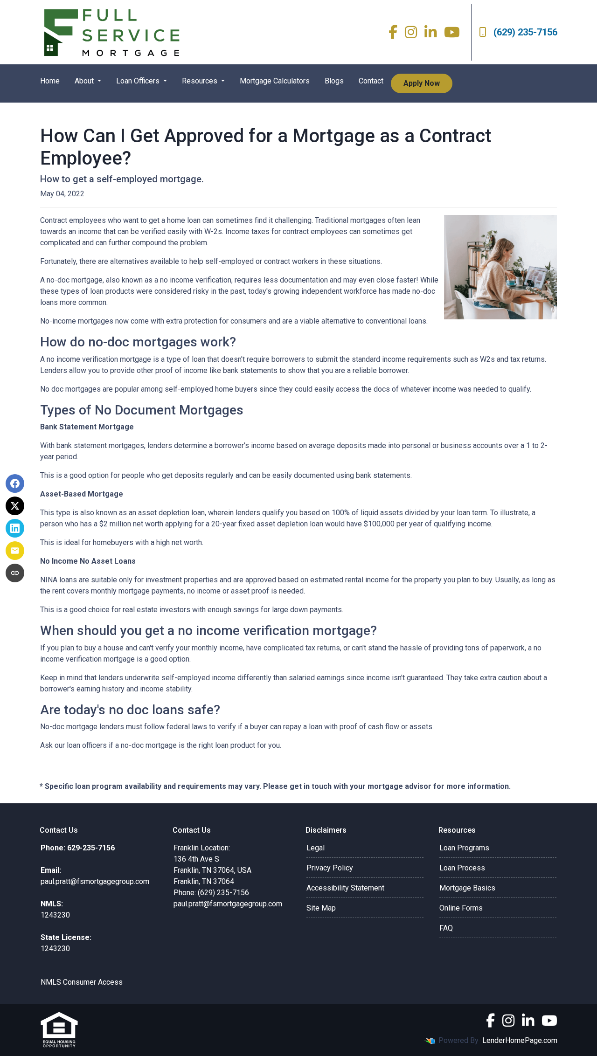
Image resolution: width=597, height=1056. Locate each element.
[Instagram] (411, 32)
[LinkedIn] (430, 32)
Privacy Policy (329, 867)
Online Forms (461, 908)
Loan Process (462, 867)
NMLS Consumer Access (82, 982)
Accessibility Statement (345, 887)
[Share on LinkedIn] (15, 528)
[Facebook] (393, 32)
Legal (315, 847)
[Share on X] (15, 506)
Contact (371, 80)
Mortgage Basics (467, 887)
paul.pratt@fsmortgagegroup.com (228, 903)
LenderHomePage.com (519, 1040)
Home (50, 80)
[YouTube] (452, 32)
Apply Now (421, 83)
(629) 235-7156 (525, 32)
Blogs (334, 80)
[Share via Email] (15, 550)
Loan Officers (138, 80)
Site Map (321, 908)
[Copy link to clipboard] (15, 573)
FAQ (446, 928)
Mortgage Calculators (275, 80)
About (85, 80)
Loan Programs (464, 847)
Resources (200, 80)
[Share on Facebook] (15, 483)
